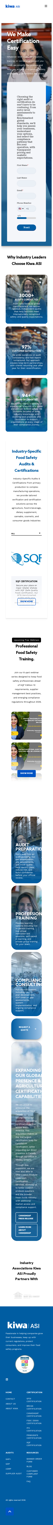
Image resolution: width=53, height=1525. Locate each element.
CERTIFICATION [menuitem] (34, 1393)
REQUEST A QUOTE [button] (24, 1028)
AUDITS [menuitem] (10, 1453)
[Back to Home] (13, 6)
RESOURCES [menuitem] (33, 1453)
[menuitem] (15, 1394)
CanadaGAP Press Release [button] (26, 1217)
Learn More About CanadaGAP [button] (25, 1230)
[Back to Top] (10, 1511)
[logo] (23, 1325)
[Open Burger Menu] (46, 6)
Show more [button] (26, 602)
